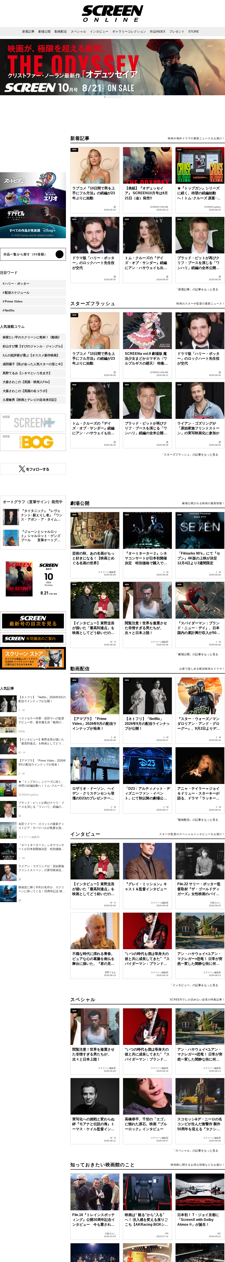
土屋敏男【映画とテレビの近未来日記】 (30, 399)
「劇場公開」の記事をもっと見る (196, 654)
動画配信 (80, 668)
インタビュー (85, 834)
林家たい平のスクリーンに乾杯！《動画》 (32, 337)
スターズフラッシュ (93, 303)
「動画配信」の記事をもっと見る (196, 819)
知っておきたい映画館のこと (102, 1164)
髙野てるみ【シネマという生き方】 (27, 373)
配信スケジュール (17, 292)
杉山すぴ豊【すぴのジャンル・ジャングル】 (33, 346)
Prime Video (14, 301)
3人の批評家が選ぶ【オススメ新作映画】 (31, 355)
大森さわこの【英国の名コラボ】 (26, 391)
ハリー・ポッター (17, 283)
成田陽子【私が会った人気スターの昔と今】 (33, 364)
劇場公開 (80, 503)
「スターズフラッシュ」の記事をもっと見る (189, 454)
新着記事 (80, 138)
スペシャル (83, 999)
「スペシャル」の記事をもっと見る (195, 1150)
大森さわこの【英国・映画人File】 (27, 382)
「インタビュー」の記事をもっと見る (194, 985)
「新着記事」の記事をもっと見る (196, 289)
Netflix (10, 310)
